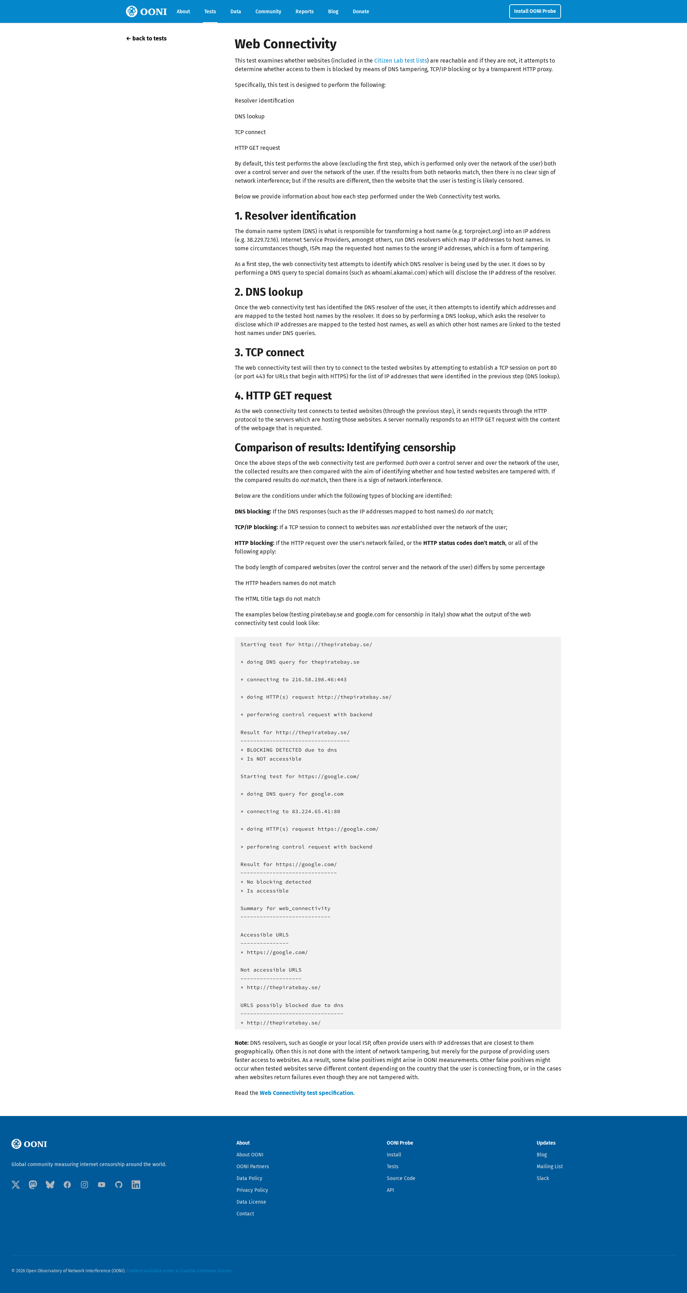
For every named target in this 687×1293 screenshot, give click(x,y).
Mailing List (550, 1167)
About (183, 12)
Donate (361, 12)
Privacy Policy (252, 1190)
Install (394, 1155)
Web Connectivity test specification (306, 1093)
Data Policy (249, 1178)
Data (235, 12)
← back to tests (146, 38)
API (390, 1190)
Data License (251, 1202)
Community (268, 12)
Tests (210, 12)
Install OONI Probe (535, 11)
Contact (245, 1214)
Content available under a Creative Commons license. (180, 1270)
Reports (305, 12)
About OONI (250, 1155)
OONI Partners (253, 1167)
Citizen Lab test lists (400, 60)
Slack (543, 1178)
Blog (333, 12)
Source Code (401, 1178)
